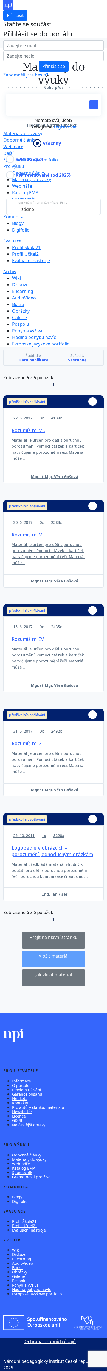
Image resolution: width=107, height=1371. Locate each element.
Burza (18, 304)
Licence (19, 1116)
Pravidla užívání (26, 1089)
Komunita (13, 217)
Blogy (18, 223)
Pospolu (20, 324)
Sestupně (77, 360)
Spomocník (22, 1172)
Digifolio (49, 160)
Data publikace (34, 360)
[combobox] (53, 207)
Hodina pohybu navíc (34, 337)
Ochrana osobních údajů (50, 1341)
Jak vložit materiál (53, 975)
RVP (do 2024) (30, 159)
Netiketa (19, 1098)
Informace (21, 1081)
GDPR (17, 1120)
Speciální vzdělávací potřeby (42, 203)
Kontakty (20, 1103)
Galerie (19, 318)
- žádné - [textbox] (27, 209)
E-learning (22, 291)
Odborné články (26, 1155)
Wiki (16, 278)
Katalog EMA (25, 193)
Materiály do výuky (22, 133)
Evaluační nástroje (31, 261)
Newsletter (22, 1111)
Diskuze (20, 285)
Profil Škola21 (26, 247)
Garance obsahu (27, 1094)
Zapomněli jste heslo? (25, 75)
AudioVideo (24, 298)
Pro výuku (13, 166)
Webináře (22, 186)
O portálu (21, 1085)
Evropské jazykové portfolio (41, 344)
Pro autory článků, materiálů (38, 1107)
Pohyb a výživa (27, 331)
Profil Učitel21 (26, 254)
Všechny (52, 143)
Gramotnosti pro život (32, 1176)
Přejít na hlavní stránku (54, 937)
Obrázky (21, 311)
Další (8, 153)
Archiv (9, 272)
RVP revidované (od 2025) (43, 175)
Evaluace (12, 241)
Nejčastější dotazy (28, 1124)
